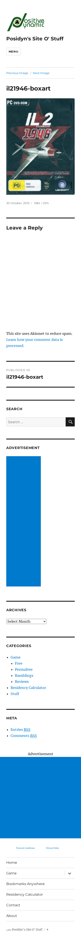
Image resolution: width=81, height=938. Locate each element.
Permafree (24, 669)
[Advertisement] (24, 522)
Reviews (22, 681)
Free (18, 663)
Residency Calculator (28, 687)
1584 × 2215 (41, 203)
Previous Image (17, 73)
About (11, 916)
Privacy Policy (52, 848)
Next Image (41, 73)
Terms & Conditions (25, 848)
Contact (13, 905)
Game (16, 657)
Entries (20, 729)
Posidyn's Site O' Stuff (35, 39)
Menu (13, 51)
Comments (24, 735)
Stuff (15, 694)
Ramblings (24, 675)
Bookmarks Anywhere (25, 884)
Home (11, 862)
